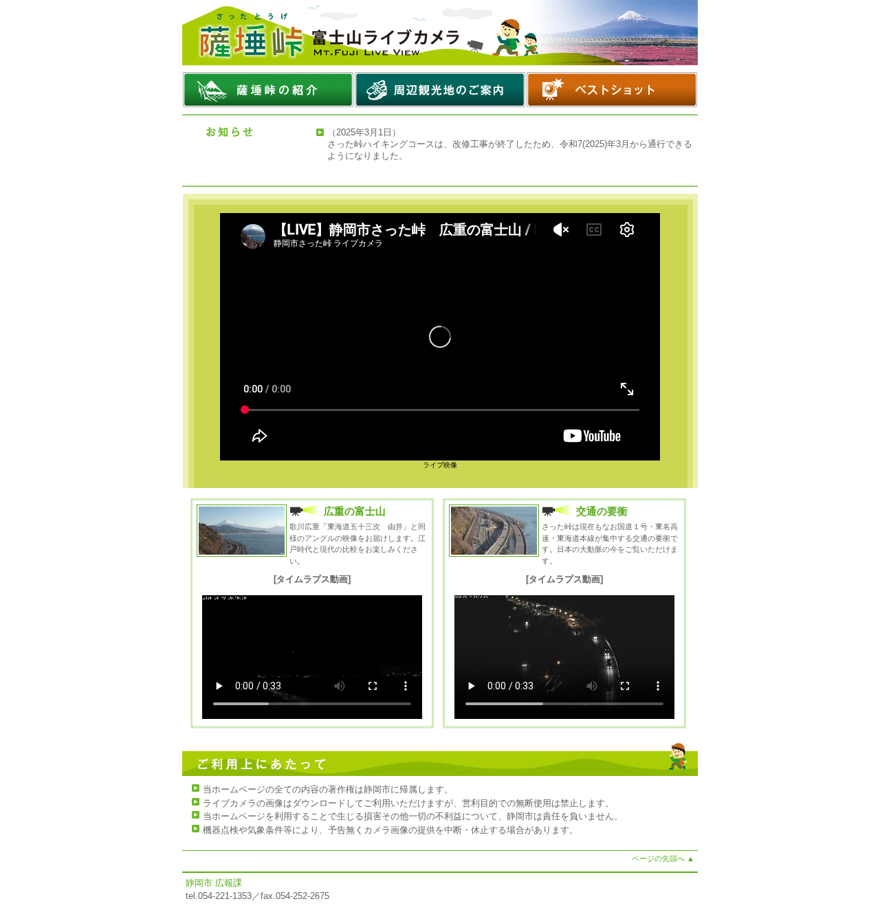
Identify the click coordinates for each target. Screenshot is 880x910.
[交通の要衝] (494, 553)
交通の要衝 (602, 511)
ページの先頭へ (663, 858)
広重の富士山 (355, 511)
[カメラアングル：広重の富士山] (241, 553)
